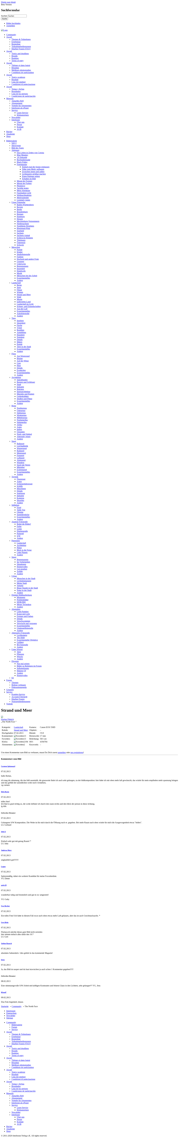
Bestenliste (16, 44)
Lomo (19, 529)
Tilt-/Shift (21, 637)
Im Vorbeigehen (23, 562)
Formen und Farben (25, 616)
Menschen (16, 247)
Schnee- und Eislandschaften (29, 306)
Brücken (20, 389)
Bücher (9, 132)
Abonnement (17, 103)
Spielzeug (21, 493)
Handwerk (21, 271)
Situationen (21, 564)
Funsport (20, 455)
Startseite (5, 1006)
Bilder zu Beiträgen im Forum (29, 666)
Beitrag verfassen (19, 685)
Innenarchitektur (23, 391)
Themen (15, 682)
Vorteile (9, 704)
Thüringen (21, 240)
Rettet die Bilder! (24, 524)
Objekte (20, 512)
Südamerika (22, 422)
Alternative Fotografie (21, 633)
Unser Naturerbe (18, 202)
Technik (15, 477)
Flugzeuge (21, 479)
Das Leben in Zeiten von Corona (30, 153)
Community (11, 35)
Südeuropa (21, 413)
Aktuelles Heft (18, 101)
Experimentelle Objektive (27, 640)
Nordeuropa (22, 408)
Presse (19, 124)
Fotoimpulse (22, 164)
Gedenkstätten (23, 396)
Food (19, 507)
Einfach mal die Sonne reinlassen (35, 167)
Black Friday (22, 162)
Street (14, 557)
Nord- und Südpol (24, 434)
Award (9, 37)
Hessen (20, 219)
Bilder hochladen (13, 23)
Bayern (20, 207)
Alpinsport (21, 460)
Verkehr (20, 585)
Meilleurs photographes (21, 70)
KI (13, 678)
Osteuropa (21, 410)
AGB (19, 129)
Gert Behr (5, 922)
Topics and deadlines (20, 53)
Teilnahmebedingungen (21, 46)
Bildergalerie (11, 141)
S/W (18, 536)
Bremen (20, 214)
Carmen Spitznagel (8, 766)
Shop (8, 136)
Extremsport (22, 470)
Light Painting (23, 611)
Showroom (16, 145)
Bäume (20, 358)
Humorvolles (22, 567)
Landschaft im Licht (25, 304)
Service (15, 110)
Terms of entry (18, 61)
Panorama (16, 540)
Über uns (20, 122)
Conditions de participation (23, 72)
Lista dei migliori (19, 82)
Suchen (4, 16)
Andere (20, 280)
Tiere (14, 318)
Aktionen (15, 150)
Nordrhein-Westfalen (25, 226)
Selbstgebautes (23, 668)
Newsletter (16, 117)
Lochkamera (22, 635)
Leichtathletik (22, 446)
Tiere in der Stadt (24, 347)
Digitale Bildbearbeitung (22, 595)
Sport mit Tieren (23, 465)
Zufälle (20, 571)
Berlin (19, 209)
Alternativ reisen (23, 436)
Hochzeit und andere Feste (28, 259)
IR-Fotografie (22, 645)
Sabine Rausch (6, 943)
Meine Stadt (22, 583)
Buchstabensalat (23, 160)
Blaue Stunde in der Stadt (27, 588)
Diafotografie (22, 531)
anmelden (62, 752)
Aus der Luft (22, 309)
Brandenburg (22, 212)
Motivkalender (23, 197)
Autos (19, 481)
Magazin (9, 98)
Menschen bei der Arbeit (27, 276)
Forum (9, 680)
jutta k (3, 832)
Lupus (3, 867)
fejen (3, 960)
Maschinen (21, 488)
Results (15, 56)
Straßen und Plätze (24, 399)
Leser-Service (22, 113)
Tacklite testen (23, 188)
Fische (19, 325)
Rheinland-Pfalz (23, 228)
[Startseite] (4, 30)
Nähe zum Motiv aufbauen (33, 169)
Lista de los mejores (20, 94)
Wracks (20, 656)
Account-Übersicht (19, 697)
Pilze (19, 365)
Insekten (20, 320)
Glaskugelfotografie (25, 628)
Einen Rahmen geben (31, 176)
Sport (14, 441)
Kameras (20, 498)
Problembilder (22, 600)
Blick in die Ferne (24, 550)
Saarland (20, 231)
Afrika (19, 425)
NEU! (14, 143)
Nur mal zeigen (23, 664)
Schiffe (20, 486)
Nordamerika (22, 420)
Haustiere (21, 335)
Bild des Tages (18, 148)
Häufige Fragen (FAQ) (21, 49)
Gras (19, 363)
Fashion (20, 257)
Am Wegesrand (23, 356)
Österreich (21, 242)
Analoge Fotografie (20, 522)
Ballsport (20, 444)
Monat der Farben (24, 183)
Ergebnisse (16, 42)
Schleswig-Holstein (25, 238)
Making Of (21, 671)
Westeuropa (21, 415)
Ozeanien (21, 432)
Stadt (19, 384)
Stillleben (15, 505)
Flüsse (19, 290)
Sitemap (9, 1018)
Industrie (20, 387)
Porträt (19, 250)
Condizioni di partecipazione (23, 84)
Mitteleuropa (22, 417)
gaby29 (4, 885)
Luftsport (20, 458)
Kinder (20, 252)
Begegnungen (22, 266)
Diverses (15, 661)
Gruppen (20, 261)
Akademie (10, 134)
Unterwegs (21, 264)
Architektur (16, 377)
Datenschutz (11, 1013)
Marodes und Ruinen (25, 394)
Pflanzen (20, 654)
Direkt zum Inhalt (8, 2)
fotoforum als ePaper (20, 108)
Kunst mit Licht (23, 614)
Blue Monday (22, 155)
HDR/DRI (21, 602)
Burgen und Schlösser (26, 382)
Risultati (15, 79)
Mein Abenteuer (23, 190)
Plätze (19, 548)
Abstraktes (16, 609)
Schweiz (20, 245)
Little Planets (22, 552)
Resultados (16, 91)
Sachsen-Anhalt (23, 235)
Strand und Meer (24, 294)
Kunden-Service (18, 694)
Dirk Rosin (5, 792)
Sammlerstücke (23, 514)
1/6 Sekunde (22, 157)
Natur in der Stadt (24, 590)
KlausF (3, 992)
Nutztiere (20, 337)
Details (20, 339)
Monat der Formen (24, 181)
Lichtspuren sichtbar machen (34, 174)
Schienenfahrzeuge (24, 484)
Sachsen (20, 233)
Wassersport (22, 448)
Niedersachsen (23, 224)
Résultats (15, 68)
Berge (19, 285)
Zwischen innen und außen (33, 171)
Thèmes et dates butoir (21, 65)
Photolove (21, 186)
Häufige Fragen (18, 699)
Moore (19, 299)
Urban (14, 576)
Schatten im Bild (29, 179)
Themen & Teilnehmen (21, 39)
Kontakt (20, 127)
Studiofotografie (23, 254)
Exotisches (21, 370)
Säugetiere (21, 323)
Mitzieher (21, 467)
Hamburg (21, 216)
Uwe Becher (5, 906)
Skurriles (20, 500)
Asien (19, 427)
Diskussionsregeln (19, 687)
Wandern (20, 462)
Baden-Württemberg (25, 205)
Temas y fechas (18, 89)
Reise (14, 406)
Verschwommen (23, 621)
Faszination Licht (24, 193)
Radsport (20, 451)
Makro (19, 342)
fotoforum (16, 120)
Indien (19, 429)
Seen (19, 287)
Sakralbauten (22, 380)
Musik (19, 273)
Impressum (10, 1011)
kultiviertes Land (24, 302)
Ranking (15, 58)
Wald (19, 297)
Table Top (21, 510)
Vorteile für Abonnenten (21, 105)
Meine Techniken (24, 604)
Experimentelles (23, 278)
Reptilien (20, 330)
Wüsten (20, 292)
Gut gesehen (22, 569)
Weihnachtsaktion (24, 195)
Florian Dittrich (7, 719)
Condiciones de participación (24, 96)
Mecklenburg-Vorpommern (28, 221)
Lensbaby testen (23, 200)
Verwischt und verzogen (27, 623)
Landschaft (16, 283)
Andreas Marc (6, 850)
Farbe (19, 526)
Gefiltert (20, 642)
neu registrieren (76, 752)
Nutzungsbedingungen (21, 701)
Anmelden (10, 26)
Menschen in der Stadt (26, 578)
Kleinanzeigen (23, 115)
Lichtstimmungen (24, 581)
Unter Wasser (17, 649)
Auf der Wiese (23, 361)
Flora (14, 354)
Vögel (19, 328)
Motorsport (21, 453)
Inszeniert (21, 268)
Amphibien (21, 332)
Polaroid (20, 533)
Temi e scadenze (18, 77)
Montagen (21, 597)
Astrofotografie (23, 313)
